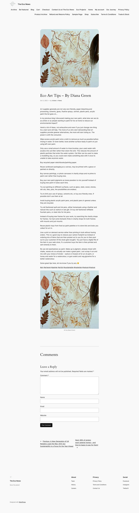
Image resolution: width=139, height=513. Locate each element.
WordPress (22, 502)
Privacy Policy (123, 10)
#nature (92, 267)
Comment (44, 375)
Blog (32, 10)
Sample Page (77, 14)
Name (42, 397)
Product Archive (41, 14)
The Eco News (24, 4)
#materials (78, 267)
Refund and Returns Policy (59, 14)
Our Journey (111, 10)
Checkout (46, 10)
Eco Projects (81, 10)
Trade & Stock (123, 14)
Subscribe (95, 14)
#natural (85, 267)
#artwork (47, 267)
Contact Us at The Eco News (63, 10)
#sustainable (68, 267)
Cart (38, 10)
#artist (60, 267)
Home (90, 10)
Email (42, 406)
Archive (14, 10)
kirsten (54, 100)
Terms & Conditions (108, 14)
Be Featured (23, 10)
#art (41, 267)
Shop (87, 14)
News (60, 100)
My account (99, 10)
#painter (54, 267)
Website (43, 415)
